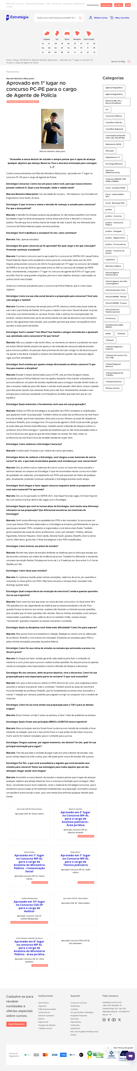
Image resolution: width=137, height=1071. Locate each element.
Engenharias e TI (113, 157)
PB (75, 48)
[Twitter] (119, 1020)
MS (55, 48)
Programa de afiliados (46, 1025)
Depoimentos (76, 1022)
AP (62, 43)
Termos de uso (44, 1012)
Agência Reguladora (114, 88)
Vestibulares (75, 1006)
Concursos (106, 5)
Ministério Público (113, 266)
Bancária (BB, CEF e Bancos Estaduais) (114, 102)
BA (68, 43)
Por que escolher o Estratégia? (82, 1012)
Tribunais (121, 333)
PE (81, 48)
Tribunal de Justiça (114, 381)
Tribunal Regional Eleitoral (113, 365)
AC (43, 43)
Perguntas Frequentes (79, 1015)
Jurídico (109, 209)
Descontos (75, 1019)
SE (81, 52)
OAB (128, 5)
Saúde (108, 333)
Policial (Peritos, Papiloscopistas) (113, 310)
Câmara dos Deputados (35, 3)
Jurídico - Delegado (114, 231)
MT (62, 48)
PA (68, 48)
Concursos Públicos (85, 836)
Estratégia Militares (114, 164)
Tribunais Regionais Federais (114, 348)
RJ (43, 52)
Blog (16, 60)
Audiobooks (75, 1028)
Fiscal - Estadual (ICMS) (115, 188)
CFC (107, 109)
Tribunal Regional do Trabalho (114, 374)
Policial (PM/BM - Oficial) (116, 297)
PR (94, 48)
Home (9, 60)
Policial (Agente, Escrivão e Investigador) (22, 102)
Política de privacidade (47, 1009)
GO (94, 43)
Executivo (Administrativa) (113, 171)
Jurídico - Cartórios (114, 216)
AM (55, 43)
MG (49, 48)
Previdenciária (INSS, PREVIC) (114, 326)
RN (49, 52)
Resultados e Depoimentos (74, 3)
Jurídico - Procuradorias (116, 244)
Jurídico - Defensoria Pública (114, 224)
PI (88, 48)
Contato (9, 6)
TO (94, 52)
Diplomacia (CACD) (113, 144)
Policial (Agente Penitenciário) (112, 274)
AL (49, 43)
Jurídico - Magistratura (115, 238)
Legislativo (110, 259)
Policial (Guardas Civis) (115, 290)
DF (81, 43)
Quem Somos (43, 1003)
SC (75, 52)
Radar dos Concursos (15, 3)
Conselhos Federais (114, 122)
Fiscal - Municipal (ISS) (115, 203)
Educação (110, 151)
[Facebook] (109, 1020)
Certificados (75, 1025)
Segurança (42, 1006)
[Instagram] (104, 1020)
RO (55, 52)
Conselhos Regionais (114, 129)
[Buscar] (80, 17)
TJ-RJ (48, 3)
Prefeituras (111, 318)
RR (62, 52)
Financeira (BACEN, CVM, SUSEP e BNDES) (116, 180)
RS (68, 52)
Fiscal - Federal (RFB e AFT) (115, 195)
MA (43, 48)
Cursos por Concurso (79, 1003)
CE (75, 43)
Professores (56, 3)
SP (88, 52)
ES (88, 43)
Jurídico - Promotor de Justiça (115, 252)
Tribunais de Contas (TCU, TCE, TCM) (117, 356)
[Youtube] (114, 1020)
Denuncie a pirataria (46, 1015)
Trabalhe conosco (45, 1028)
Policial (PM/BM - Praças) (116, 303)
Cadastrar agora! (16, 1024)
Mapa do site (43, 1022)
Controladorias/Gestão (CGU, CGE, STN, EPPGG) (29, 922)
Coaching (74, 1009)
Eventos (41, 1019)
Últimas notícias (113, 388)
